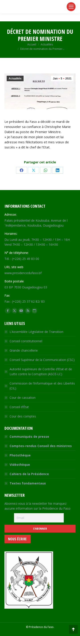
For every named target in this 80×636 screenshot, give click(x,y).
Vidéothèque (20, 464)
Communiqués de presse (29, 436)
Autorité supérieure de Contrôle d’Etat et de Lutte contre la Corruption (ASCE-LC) (41, 371)
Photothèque (20, 455)
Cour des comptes (23, 416)
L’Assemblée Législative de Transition (36, 332)
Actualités (15, 78)
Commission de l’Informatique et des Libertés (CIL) (42, 385)
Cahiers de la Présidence (29, 474)
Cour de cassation (23, 397)
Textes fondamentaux (28, 483)
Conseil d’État (19, 407)
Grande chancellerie (24, 350)
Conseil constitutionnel (26, 341)
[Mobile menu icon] (71, 6)
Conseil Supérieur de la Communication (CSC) (42, 360)
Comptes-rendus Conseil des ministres (41, 446)
